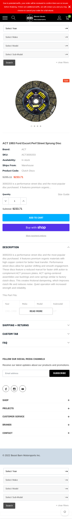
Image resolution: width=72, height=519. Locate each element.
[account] (59, 17)
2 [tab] (34, 126)
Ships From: (9, 165)
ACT (24, 149)
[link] (6, 388)
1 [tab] (31, 126)
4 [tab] (40, 126)
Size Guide (63, 194)
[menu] (5, 17)
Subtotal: (7, 209)
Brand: (6, 149)
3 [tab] (37, 126)
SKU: (5, 154)
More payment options (36, 235)
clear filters (62, 62)
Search (9, 62)
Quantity (7, 194)
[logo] (36, 18)
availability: (9, 160)
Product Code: (11, 170)
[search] (14, 18)
